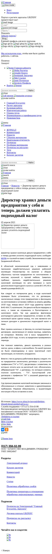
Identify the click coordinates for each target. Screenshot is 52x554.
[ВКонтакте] (2, 429)
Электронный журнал (17, 463)
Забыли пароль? (8, 36)
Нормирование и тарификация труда (24, 115)
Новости (11, 135)
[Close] (8, 5)
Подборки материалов (17, 145)
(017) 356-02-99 (11, 446)
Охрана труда (13, 113)
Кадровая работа (14, 108)
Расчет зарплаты (14, 105)
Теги (9, 150)
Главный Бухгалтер (16, 103)
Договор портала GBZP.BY (20, 513)
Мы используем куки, (11, 53)
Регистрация (13, 12)
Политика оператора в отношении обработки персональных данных (25, 493)
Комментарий (13, 132)
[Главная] (6, 2)
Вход (9, 10)
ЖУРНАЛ (11, 130)
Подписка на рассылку (17, 147)
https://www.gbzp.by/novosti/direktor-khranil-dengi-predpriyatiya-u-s (23, 402)
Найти (30, 90)
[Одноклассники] (6, 429)
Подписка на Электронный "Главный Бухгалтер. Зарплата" (24, 507)
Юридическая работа (16, 110)
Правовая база (13, 118)
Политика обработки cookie (21, 486)
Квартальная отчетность (18, 140)
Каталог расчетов (15, 155)
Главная (5, 185)
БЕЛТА (4, 258)
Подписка (11, 142)
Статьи (10, 481)
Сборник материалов (17, 137)
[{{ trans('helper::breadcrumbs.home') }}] (7, 438)
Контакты (11, 152)
